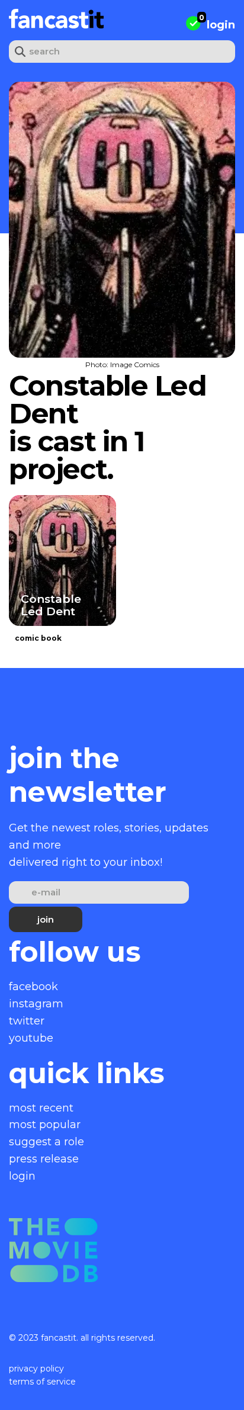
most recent (41, 1107)
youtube (31, 1038)
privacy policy (36, 1368)
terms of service (42, 1381)
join (45, 919)
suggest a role (46, 1141)
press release (44, 1158)
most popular (45, 1124)
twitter (26, 1020)
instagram (36, 1003)
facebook (33, 986)
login (221, 24)
